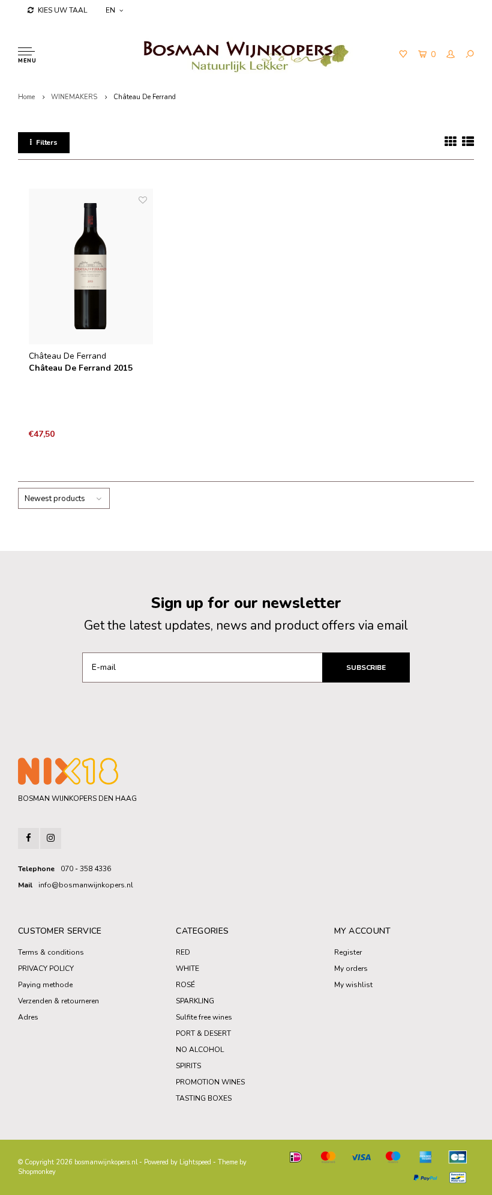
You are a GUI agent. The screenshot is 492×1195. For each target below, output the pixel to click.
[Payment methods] (296, 1157)
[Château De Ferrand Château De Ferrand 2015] (91, 266)
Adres (28, 1017)
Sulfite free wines (204, 1017)
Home (26, 97)
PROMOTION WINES (210, 1082)
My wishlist (353, 985)
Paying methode (45, 985)
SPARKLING (195, 1001)
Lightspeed (195, 1162)
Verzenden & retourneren (58, 1001)
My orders (351, 968)
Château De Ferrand (144, 97)
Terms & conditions (51, 952)
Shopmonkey (37, 1171)
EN (110, 10)
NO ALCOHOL (200, 1049)
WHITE (187, 968)
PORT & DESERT (203, 1033)
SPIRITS (188, 1066)
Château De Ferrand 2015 (81, 368)
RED (183, 952)
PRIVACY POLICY (46, 968)
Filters (47, 142)
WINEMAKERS (74, 97)
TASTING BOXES (204, 1098)
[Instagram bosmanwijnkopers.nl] (50, 838)
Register (348, 952)
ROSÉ (185, 985)
